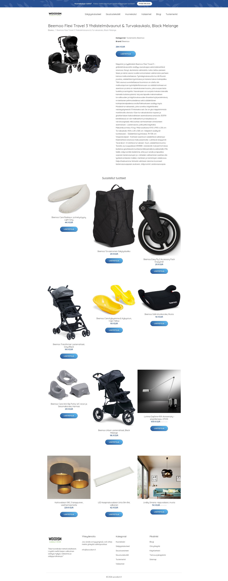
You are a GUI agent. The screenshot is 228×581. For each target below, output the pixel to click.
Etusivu (51, 30)
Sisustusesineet (122, 550)
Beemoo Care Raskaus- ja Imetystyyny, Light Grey (69, 218)
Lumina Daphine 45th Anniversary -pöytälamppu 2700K (159, 417)
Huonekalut (131, 14)
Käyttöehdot (155, 550)
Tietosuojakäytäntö (158, 555)
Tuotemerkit (172, 14)
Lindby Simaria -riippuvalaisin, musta (159, 502)
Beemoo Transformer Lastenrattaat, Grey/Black (69, 345)
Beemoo (140, 38)
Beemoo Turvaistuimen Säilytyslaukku (114, 251)
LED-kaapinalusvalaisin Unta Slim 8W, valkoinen (114, 503)
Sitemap (153, 559)
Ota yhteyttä (155, 546)
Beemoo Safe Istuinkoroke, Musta (159, 314)
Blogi (158, 14)
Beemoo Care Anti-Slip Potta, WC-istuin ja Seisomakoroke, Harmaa (69, 405)
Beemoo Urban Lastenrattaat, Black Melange (114, 431)
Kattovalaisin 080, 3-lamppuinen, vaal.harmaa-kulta (69, 503)
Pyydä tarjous (144, 4)
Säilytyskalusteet (93, 14)
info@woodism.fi (89, 550)
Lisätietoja (126, 54)
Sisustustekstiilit (113, 14)
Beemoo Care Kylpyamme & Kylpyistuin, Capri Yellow (114, 319)
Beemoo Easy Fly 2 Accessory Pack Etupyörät (159, 260)
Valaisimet (146, 14)
